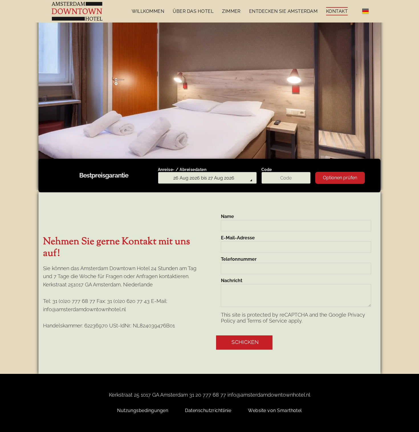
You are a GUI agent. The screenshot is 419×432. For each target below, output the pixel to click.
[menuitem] (148, 11)
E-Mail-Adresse (238, 238)
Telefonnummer (239, 259)
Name (227, 216)
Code (266, 169)
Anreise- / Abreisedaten (182, 169)
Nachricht (231, 280)
